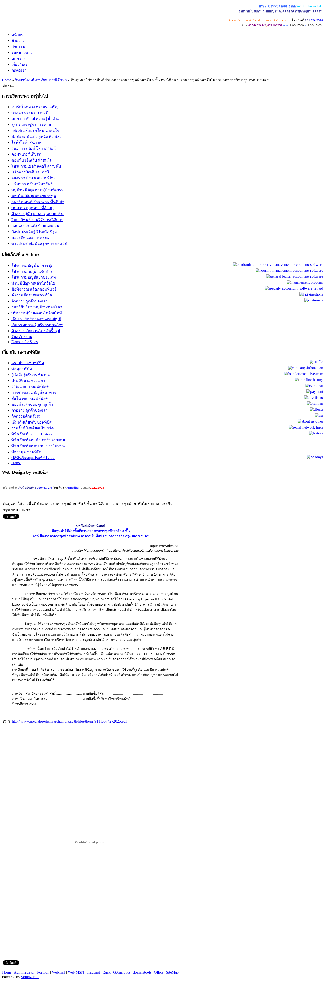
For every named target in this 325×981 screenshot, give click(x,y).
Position (43, 972)
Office (158, 972)
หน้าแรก (18, 35)
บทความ (18, 58)
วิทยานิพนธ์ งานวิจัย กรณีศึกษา (41, 80)
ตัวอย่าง (18, 41)
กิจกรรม (18, 46)
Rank (107, 972)
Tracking (93, 972)
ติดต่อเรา (18, 70)
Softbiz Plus (30, 977)
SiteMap (172, 972)
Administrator (24, 972)
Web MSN (76, 972)
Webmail (58, 972)
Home (6, 80)
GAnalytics (121, 972)
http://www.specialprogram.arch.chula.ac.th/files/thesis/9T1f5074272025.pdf (69, 721)
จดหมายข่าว (21, 52)
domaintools (142, 972)
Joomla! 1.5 (44, 487)
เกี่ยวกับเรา (20, 64)
